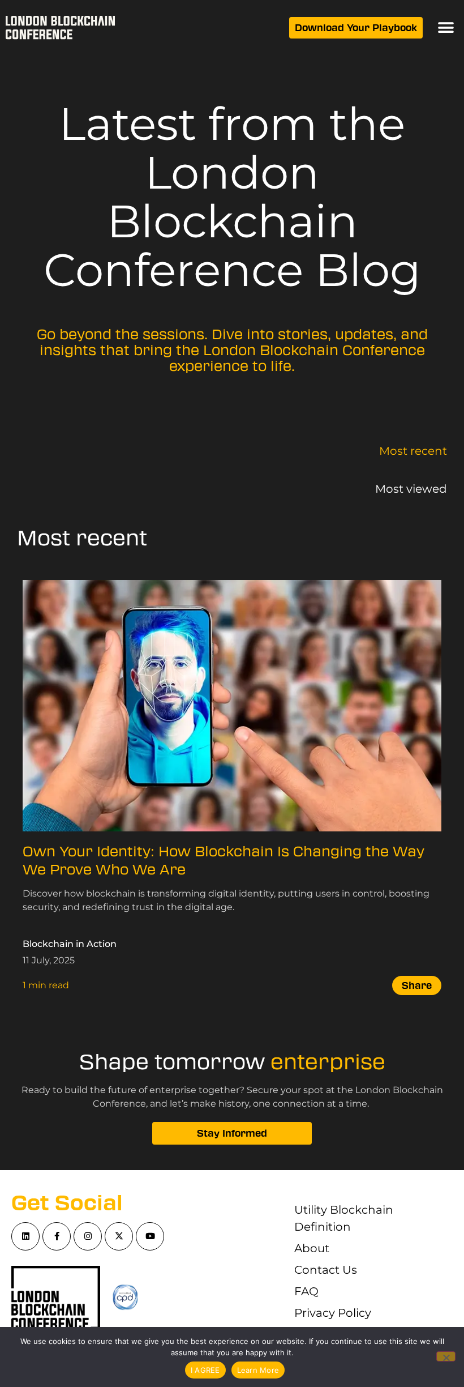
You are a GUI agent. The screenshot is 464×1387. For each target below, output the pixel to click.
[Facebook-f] (56, 1236)
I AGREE (205, 1370)
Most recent (413, 451)
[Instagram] (88, 1236)
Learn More (258, 1370)
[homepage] (60, 28)
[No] (446, 1356)
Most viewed (411, 489)
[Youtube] (150, 1236)
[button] (445, 28)
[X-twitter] (119, 1236)
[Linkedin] (25, 1236)
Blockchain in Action (70, 943)
